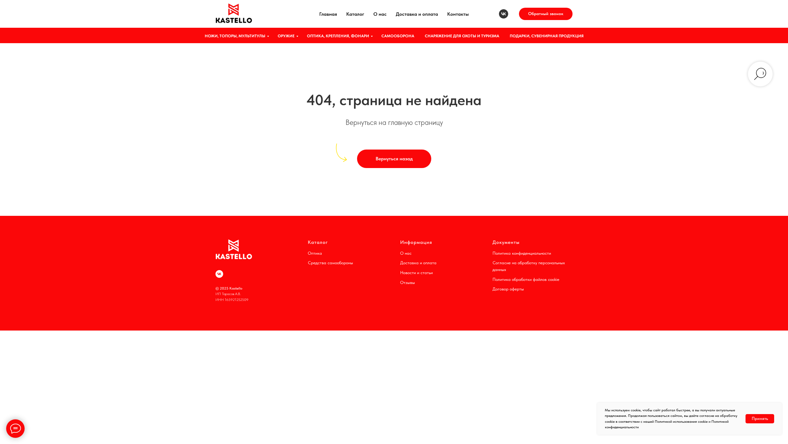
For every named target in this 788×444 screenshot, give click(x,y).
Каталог (355, 14)
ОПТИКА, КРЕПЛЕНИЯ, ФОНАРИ (338, 36)
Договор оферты (508, 288)
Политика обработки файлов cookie (525, 279)
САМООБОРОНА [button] (397, 36)
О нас (380, 14)
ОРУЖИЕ (286, 36)
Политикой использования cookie (681, 421)
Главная (328, 14)
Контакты (458, 14)
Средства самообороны (330, 262)
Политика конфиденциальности (521, 253)
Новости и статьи (416, 272)
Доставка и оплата (417, 14)
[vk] (503, 13)
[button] (546, 14)
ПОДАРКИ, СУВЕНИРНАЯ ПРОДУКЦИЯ (547, 36)
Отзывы (407, 282)
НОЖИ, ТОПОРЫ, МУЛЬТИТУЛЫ (235, 36)
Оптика (315, 253)
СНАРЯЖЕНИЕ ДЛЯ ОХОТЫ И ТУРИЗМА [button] (462, 36)
